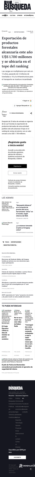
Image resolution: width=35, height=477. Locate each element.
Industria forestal (10, 245)
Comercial (12, 404)
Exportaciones (16, 242)
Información (19, 401)
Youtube (24, 409)
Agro (9, 32)
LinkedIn (25, 412)
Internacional (29, 15)
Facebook (25, 404)
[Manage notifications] (30, 469)
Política (17, 398)
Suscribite (17, 457)
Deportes (18, 420)
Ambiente (5, 15)
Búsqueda (4, 31)
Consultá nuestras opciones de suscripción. (17, 187)
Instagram (25, 406)
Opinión (19, 15)
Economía (18, 404)
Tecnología (18, 423)
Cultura (12, 15)
